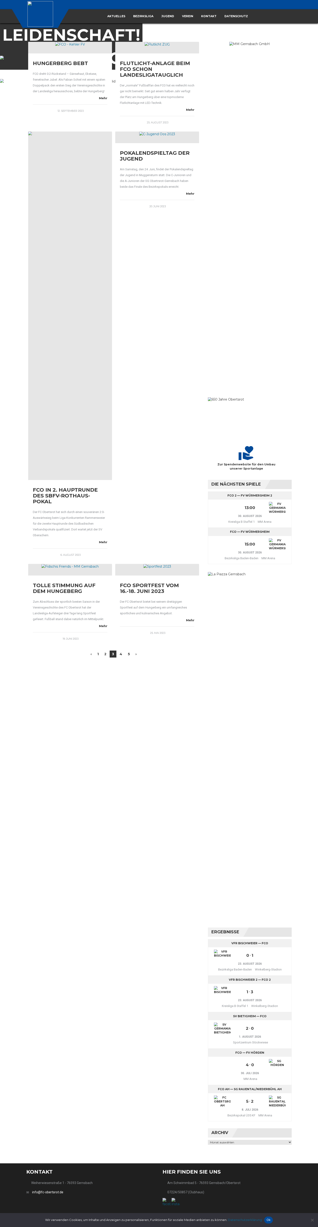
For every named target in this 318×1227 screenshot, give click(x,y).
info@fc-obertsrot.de (47, 1192)
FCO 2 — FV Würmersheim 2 (249, 495)
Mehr (103, 98)
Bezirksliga (143, 16)
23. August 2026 (250, 963)
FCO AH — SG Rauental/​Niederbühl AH (250, 1089)
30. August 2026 (250, 516)
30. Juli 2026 (250, 1073)
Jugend (167, 16)
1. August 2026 (250, 1036)
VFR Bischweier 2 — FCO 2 (250, 979)
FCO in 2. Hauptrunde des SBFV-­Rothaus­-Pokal (65, 496)
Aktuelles (116, 16)
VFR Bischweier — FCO (249, 943)
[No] (312, 1220)
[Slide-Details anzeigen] (250, 216)
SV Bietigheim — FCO (250, 1016)
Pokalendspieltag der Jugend (154, 156)
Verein (187, 16)
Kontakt (209, 16)
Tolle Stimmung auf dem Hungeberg (64, 588)
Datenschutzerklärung (245, 1220)
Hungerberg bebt (60, 63)
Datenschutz (236, 16)
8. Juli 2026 (250, 1109)
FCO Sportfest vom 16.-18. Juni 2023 (149, 588)
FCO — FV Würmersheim (250, 531)
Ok (269, 1220)
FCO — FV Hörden (249, 1052)
